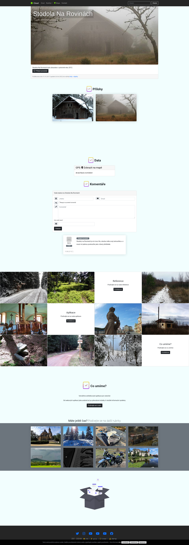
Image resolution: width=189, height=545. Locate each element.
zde (120, 542)
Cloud (36, 3)
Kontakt (64, 3)
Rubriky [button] (48, 3)
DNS (86, 539)
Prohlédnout (118, 289)
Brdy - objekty (74, 76)
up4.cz (95, 539)
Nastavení (142, 542)
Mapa (58, 3)
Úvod (42, 3)
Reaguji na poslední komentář (68, 202)
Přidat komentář (41, 71)
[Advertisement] (94, 137)
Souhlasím (125, 542)
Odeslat (58, 228)
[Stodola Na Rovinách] (94, 35)
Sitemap (114, 539)
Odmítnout (134, 542)
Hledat (154, 3)
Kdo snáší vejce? (58, 220)
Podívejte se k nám (94, 405)
